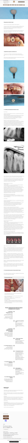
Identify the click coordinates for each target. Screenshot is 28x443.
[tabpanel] (14, 412)
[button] (21, 1)
